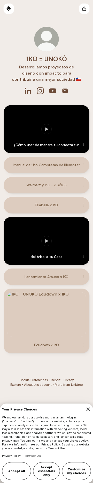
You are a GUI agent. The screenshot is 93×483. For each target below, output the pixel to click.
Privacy (69, 380)
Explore (15, 384)
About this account (38, 384)
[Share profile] (84, 9)
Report (55, 380)
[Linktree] (9, 9)
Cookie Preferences (33, 380)
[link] (28, 91)
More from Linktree (69, 384)
